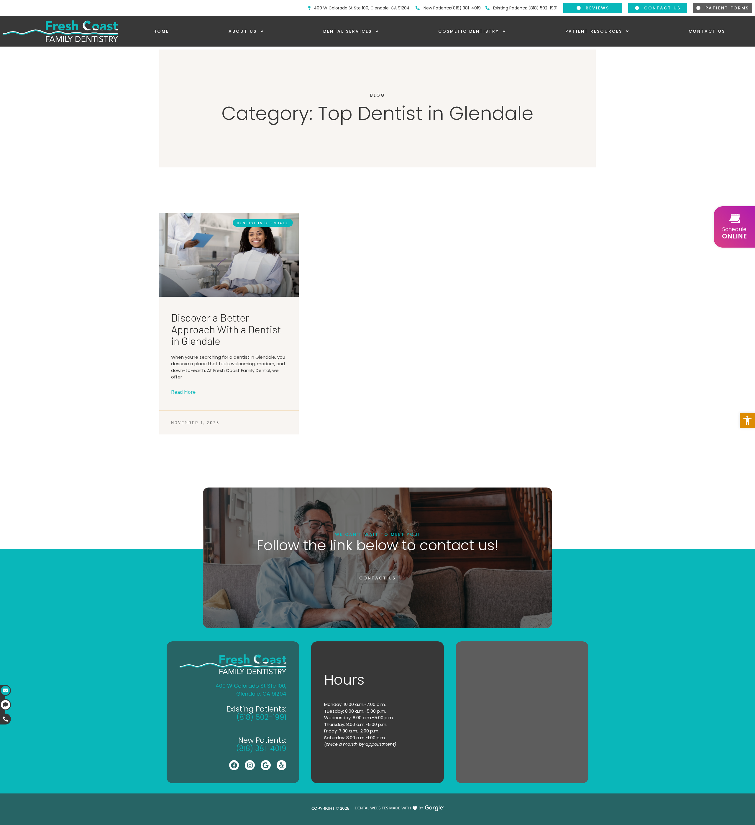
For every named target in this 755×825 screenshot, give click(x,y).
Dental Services (347, 31)
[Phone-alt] (5, 719)
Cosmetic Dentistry (468, 31)
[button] (747, 420)
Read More (183, 391)
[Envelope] (5, 690)
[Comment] (5, 704)
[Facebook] (234, 765)
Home (161, 31)
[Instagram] (250, 765)
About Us (243, 31)
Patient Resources (593, 31)
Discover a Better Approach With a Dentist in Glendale (226, 329)
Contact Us (707, 31)
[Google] (266, 765)
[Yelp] (282, 765)
